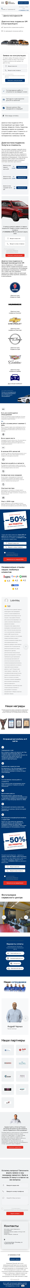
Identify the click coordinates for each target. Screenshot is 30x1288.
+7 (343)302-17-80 (24, 10)
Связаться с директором (15, 1147)
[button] (26, 646)
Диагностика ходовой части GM (7, 187)
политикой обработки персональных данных (15, 76)
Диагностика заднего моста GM (7, 167)
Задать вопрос (15, 1213)
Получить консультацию (15, 80)
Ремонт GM (5, 14)
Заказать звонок (23, 2)
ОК (23, 1286)
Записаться (22, 167)
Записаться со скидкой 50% (15, 559)
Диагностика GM (16, 14)
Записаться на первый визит (15, 883)
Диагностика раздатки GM (7, 177)
